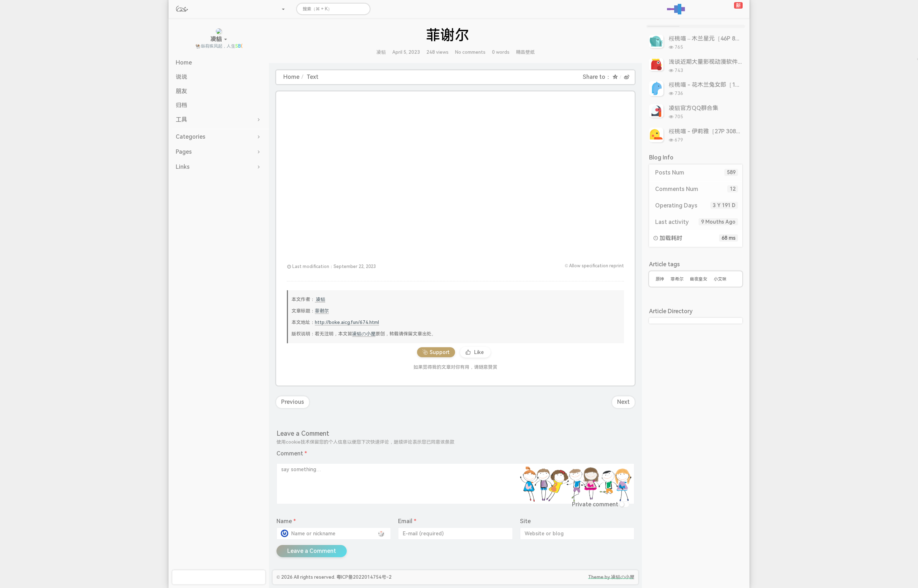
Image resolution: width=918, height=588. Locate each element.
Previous (292, 401)
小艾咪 (720, 279)
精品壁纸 (525, 52)
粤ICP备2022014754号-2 (364, 577)
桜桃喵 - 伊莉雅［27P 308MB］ (709, 131)
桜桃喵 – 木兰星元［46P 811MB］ (712, 38)
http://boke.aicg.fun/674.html (347, 322)
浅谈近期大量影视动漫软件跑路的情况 (717, 61)
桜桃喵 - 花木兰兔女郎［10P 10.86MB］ (720, 84)
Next (623, 401)
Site (525, 521)
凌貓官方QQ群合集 (693, 108)
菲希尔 (677, 279)
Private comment (595, 504)
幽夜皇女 (698, 279)
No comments (470, 52)
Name (286, 521)
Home (291, 76)
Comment (291, 453)
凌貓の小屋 (363, 333)
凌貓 (381, 52)
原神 (660, 279)
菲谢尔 (322, 311)
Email (407, 521)
